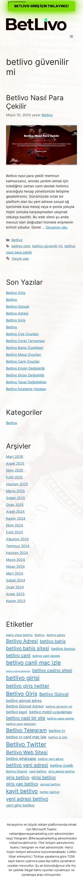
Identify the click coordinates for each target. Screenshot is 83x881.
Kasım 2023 (15, 601)
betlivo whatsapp (21, 758)
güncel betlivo (50, 784)
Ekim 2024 (14, 525)
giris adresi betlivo (61, 771)
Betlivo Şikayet (16, 771)
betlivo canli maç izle (33, 662)
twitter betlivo (49, 792)
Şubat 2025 (15, 498)
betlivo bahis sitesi (27, 648)
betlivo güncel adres (24, 700)
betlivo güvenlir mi (59, 706)
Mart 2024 (14, 573)
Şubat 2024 (15, 580)
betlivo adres (56, 635)
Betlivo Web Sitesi (27, 752)
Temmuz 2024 (17, 546)
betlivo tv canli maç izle (26, 737)
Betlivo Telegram (26, 730)
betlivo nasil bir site (25, 718)
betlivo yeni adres (50, 759)
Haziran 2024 (17, 553)
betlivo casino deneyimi (18, 671)
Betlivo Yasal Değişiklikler (26, 382)
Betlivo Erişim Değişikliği (25, 368)
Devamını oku (56, 227)
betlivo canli (18, 655)
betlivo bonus (63, 648)
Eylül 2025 (14, 477)
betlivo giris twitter (27, 686)
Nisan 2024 (15, 567)
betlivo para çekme (60, 718)
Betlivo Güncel (17, 307)
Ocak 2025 (15, 505)
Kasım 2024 (15, 518)
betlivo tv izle (57, 737)
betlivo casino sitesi (52, 670)
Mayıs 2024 (15, 560)
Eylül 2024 (14, 532)
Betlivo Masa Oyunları (23, 355)
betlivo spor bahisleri (21, 724)
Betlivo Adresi (17, 313)
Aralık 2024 (15, 512)
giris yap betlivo (22, 783)
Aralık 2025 (15, 464)
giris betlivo (17, 777)
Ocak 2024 (15, 587)
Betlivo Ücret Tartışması (25, 341)
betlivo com (20, 246)
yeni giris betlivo (20, 805)
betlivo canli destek (46, 656)
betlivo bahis (53, 641)
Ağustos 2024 (17, 539)
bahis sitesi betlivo (19, 635)
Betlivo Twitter (26, 744)
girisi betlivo (43, 777)
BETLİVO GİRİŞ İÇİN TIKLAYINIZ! (41, 6)
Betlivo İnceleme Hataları (26, 389)
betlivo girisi (22, 677)
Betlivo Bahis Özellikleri (24, 348)
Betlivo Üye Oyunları (22, 334)
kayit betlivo (22, 791)
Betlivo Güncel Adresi (25, 706)
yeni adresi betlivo (27, 799)
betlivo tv (57, 730)
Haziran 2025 (17, 484)
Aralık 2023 (15, 594)
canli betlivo (37, 771)
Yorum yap (20, 259)
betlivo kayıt (16, 712)
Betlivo (16, 240)
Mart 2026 (14, 457)
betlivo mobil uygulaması (50, 712)
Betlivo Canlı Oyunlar (22, 361)
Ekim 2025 (14, 470)
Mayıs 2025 (15, 491)
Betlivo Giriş (15, 293)
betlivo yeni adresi (27, 765)
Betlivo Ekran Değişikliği (25, 375)
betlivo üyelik (61, 765)
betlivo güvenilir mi (47, 246)
